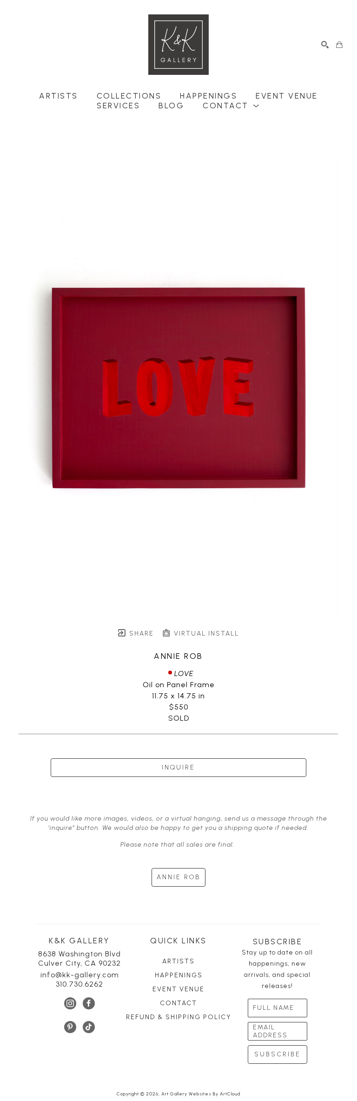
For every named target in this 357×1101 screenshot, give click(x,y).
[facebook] (89, 1003)
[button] (231, 105)
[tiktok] (89, 1027)
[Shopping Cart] (339, 44)
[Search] (325, 44)
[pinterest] (70, 1027)
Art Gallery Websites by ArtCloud (200, 1094)
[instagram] (70, 1003)
